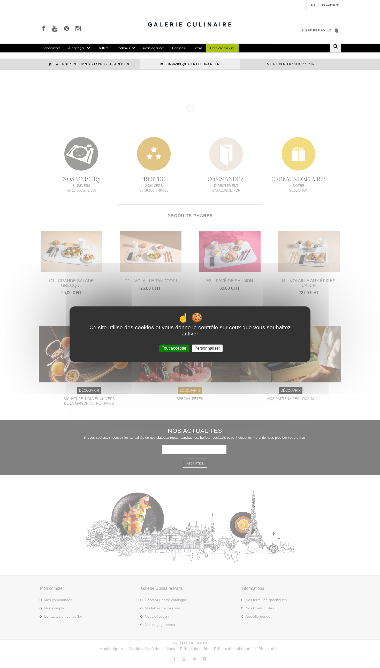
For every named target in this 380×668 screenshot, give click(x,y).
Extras (197, 48)
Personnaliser (207, 348)
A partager (76, 48)
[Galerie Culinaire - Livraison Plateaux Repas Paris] (190, 24)
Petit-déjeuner (153, 48)
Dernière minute (222, 48)
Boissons (178, 48)
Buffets (103, 48)
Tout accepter (174, 348)
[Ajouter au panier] (71, 269)
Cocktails (123, 48)
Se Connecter (330, 4)
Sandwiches (51, 48)
